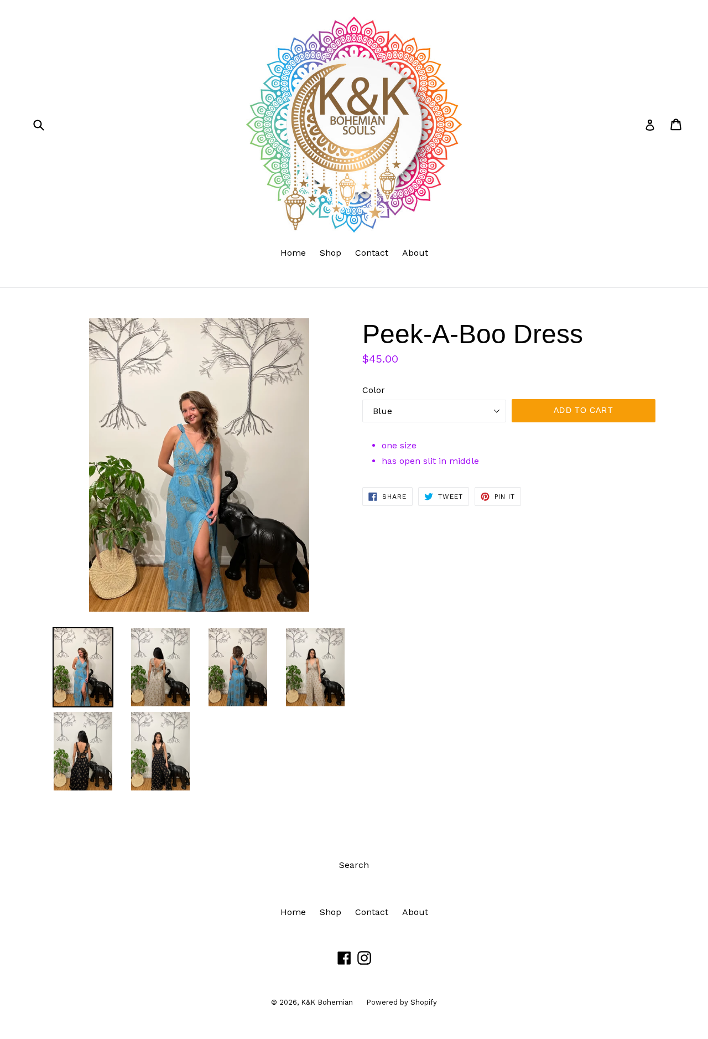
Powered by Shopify (401, 1002)
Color (373, 390)
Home (293, 252)
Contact (371, 252)
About (415, 252)
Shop (330, 252)
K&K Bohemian (328, 1002)
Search (354, 865)
